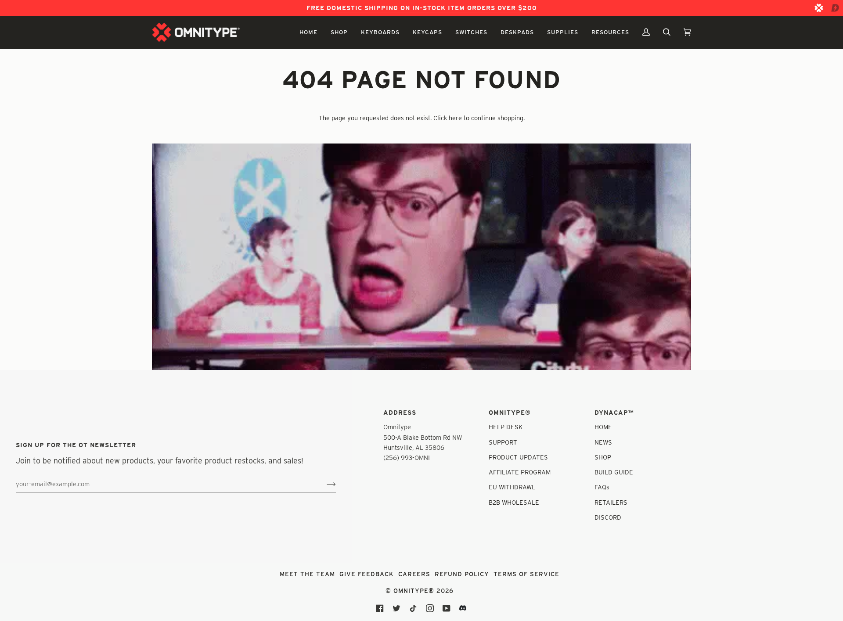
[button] (308, 32)
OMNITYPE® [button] (510, 412)
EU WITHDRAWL (512, 487)
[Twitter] (396, 608)
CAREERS (414, 574)
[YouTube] (446, 608)
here (455, 118)
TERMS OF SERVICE (526, 574)
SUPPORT (503, 442)
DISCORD (607, 517)
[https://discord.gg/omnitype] (463, 608)
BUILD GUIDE (613, 472)
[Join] (324, 484)
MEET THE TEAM (307, 574)
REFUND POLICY (462, 574)
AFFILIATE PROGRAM (520, 472)
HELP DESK (505, 427)
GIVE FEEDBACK (366, 574)
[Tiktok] (413, 608)
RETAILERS (610, 502)
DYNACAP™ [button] (614, 412)
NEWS (603, 442)
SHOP (602, 457)
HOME (603, 427)
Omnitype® (413, 590)
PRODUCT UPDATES (518, 457)
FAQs (601, 487)
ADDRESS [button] (399, 412)
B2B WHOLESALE (514, 502)
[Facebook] (380, 608)
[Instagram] (430, 608)
